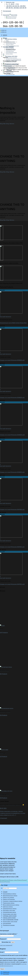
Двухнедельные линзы (11, 43)
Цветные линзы (9, 53)
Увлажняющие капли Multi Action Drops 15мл (13, 323)
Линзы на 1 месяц (10, 44)
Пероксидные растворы (11, 61)
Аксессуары (8, 66)
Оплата (7, 880)
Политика (7, 881)
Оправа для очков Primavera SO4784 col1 (12, 547)
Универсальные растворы (11, 57)
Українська (14, 16)
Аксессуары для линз (9, 914)
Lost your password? (6, 945)
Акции (7, 40)
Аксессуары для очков (10, 921)
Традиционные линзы (10, 49)
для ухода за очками (10, 68)
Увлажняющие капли (11, 64)
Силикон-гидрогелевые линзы (12, 45)
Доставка (2, 880)
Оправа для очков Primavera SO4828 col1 (12, 360)
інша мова (6, 15)
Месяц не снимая (9, 47)
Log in (12, 942)
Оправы (9, 70)
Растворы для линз (11, 56)
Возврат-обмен (13, 880)
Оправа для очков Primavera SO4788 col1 (12, 509)
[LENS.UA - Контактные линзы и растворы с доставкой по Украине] (3, 31)
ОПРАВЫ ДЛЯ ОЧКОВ (9, 916)
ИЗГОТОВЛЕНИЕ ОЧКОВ (10, 919)
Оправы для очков (10, 71)
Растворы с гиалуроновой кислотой (13, 60)
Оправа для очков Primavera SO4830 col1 (12, 397)
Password (3, 939)
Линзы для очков (9, 73)
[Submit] (3, 890)
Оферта (20, 880)
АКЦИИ (5, 892)
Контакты (2, 881)
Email (2, 952)
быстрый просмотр (5, 316)
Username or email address (8, 934)
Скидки (24, 880)
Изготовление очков (10, 74)
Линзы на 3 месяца (10, 48)
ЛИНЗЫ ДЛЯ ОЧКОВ (9, 918)
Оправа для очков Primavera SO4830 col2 (12, 435)
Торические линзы (10, 51)
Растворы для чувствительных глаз (13, 59)
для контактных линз (10, 67)
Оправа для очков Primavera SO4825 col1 (12, 472)
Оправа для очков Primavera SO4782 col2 (12, 584)
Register (2, 969)
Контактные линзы (11, 39)
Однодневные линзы (10, 41)
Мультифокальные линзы (11, 52)
